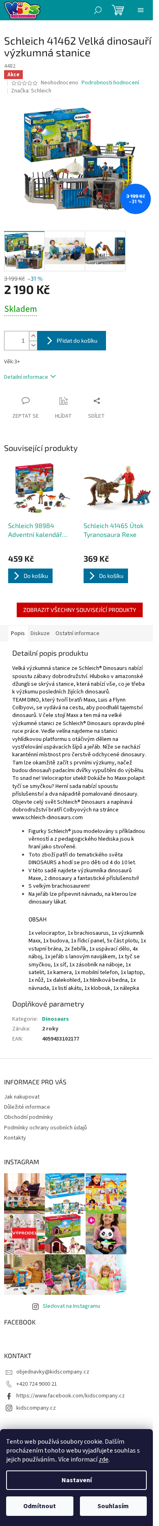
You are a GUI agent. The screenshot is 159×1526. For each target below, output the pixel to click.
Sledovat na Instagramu (71, 1306)
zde (103, 1459)
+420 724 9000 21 (36, 1384)
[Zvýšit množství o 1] (33, 336)
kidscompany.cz (36, 1408)
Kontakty (15, 1138)
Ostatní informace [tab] (77, 633)
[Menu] (140, 10)
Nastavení (77, 1480)
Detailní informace (26, 377)
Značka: (31, 91)
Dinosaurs (55, 1019)
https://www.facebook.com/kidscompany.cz (70, 1396)
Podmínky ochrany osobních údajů (45, 1128)
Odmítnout (39, 1506)
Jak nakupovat (22, 1097)
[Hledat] (98, 10)
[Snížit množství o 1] (33, 345)
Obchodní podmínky (28, 1117)
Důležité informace (27, 1107)
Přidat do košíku (77, 340)
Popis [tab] (18, 633)
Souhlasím (113, 1506)
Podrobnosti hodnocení (110, 83)
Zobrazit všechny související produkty (79, 609)
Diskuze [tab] (40, 633)
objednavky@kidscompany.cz (52, 1372)
